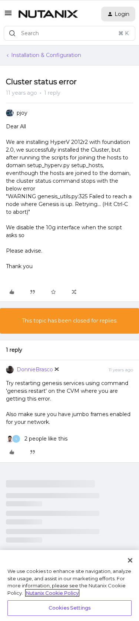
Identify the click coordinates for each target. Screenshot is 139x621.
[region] (69, 585)
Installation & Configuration (46, 55)
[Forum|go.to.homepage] (48, 14)
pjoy (22, 112)
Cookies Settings (69, 608)
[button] (8, 15)
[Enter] (12, 33)
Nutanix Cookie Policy (52, 593)
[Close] (130, 560)
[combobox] (69, 33)
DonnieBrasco (35, 369)
